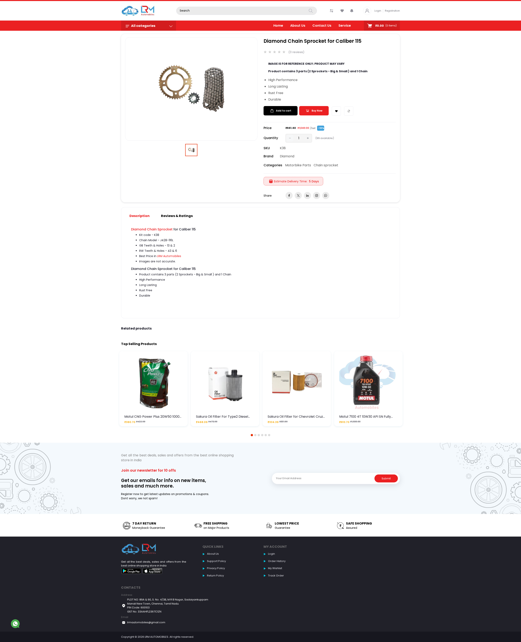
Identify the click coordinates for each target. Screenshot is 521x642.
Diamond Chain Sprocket (152, 229)
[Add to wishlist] (336, 111)
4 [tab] (262, 435)
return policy (215, 575)
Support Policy (216, 561)
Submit (386, 478)
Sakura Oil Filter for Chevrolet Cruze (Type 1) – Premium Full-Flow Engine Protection (296, 417)
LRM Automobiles (169, 256)
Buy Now (317, 110)
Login (377, 10)
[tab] (142, 215)
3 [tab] (259, 435)
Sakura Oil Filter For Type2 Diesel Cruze (222, 417)
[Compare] (348, 111)
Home (278, 25)
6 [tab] (269, 435)
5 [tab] (266, 435)
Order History (277, 561)
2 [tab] (255, 435)
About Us (297, 25)
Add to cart (283, 110)
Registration (392, 10)
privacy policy (216, 568)
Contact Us (321, 25)
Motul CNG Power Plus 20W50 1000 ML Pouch (152, 417)
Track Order (276, 575)
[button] (351, 11)
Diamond (287, 156)
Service (344, 25)
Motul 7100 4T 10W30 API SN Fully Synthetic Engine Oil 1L (365, 417)
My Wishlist (275, 568)
